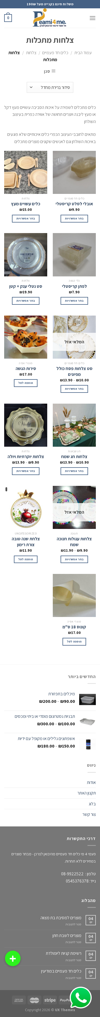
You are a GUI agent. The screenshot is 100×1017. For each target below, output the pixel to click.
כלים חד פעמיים (55, 53)
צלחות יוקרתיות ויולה (26, 456)
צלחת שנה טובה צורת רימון (26, 542)
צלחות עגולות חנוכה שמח (74, 542)
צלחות (31, 53)
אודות (91, 782)
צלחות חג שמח (74, 456)
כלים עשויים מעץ (25, 204)
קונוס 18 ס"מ (74, 627)
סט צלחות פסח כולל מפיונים (74, 371)
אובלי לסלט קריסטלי (74, 204)
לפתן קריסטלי (74, 286)
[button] (13, 958)
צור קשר (89, 814)
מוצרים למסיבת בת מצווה (61, 917)
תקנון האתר (87, 793)
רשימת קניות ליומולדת (63, 953)
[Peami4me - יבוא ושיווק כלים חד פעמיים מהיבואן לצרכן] (50, 18)
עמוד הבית (83, 53)
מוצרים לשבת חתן (66, 935)
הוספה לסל (25, 383)
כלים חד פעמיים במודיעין (61, 971)
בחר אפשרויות (74, 218)
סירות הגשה (26, 368)
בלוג (92, 804)
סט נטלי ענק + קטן (25, 286)
